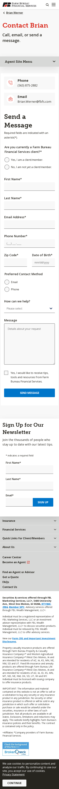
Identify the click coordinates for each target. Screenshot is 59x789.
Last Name (13, 198)
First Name (13, 179)
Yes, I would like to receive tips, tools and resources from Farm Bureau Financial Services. (30, 377)
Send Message (29, 393)
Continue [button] (14, 783)
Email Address (15, 217)
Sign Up (43, 502)
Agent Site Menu (18, 62)
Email (10, 495)
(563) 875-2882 (28, 85)
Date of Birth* (42, 255)
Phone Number (15, 236)
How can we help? (17, 301)
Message (10, 320)
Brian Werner (14, 13)
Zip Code (11, 255)
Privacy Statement (13, 774)
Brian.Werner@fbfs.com (34, 101)
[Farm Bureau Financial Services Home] (19, 4)
